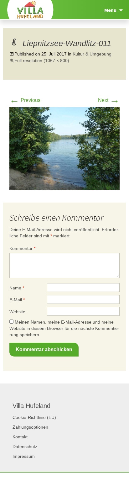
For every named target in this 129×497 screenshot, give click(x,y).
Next (109, 100)
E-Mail (17, 299)
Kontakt (20, 436)
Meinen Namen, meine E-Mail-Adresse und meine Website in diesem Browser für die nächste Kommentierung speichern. (64, 328)
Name (16, 287)
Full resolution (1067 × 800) (41, 60)
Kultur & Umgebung (92, 53)
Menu (110, 10)
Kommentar (22, 248)
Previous (24, 100)
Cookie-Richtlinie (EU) (34, 417)
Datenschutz (25, 446)
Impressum (24, 456)
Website (17, 311)
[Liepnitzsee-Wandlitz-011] (64, 148)
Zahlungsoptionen (30, 427)
